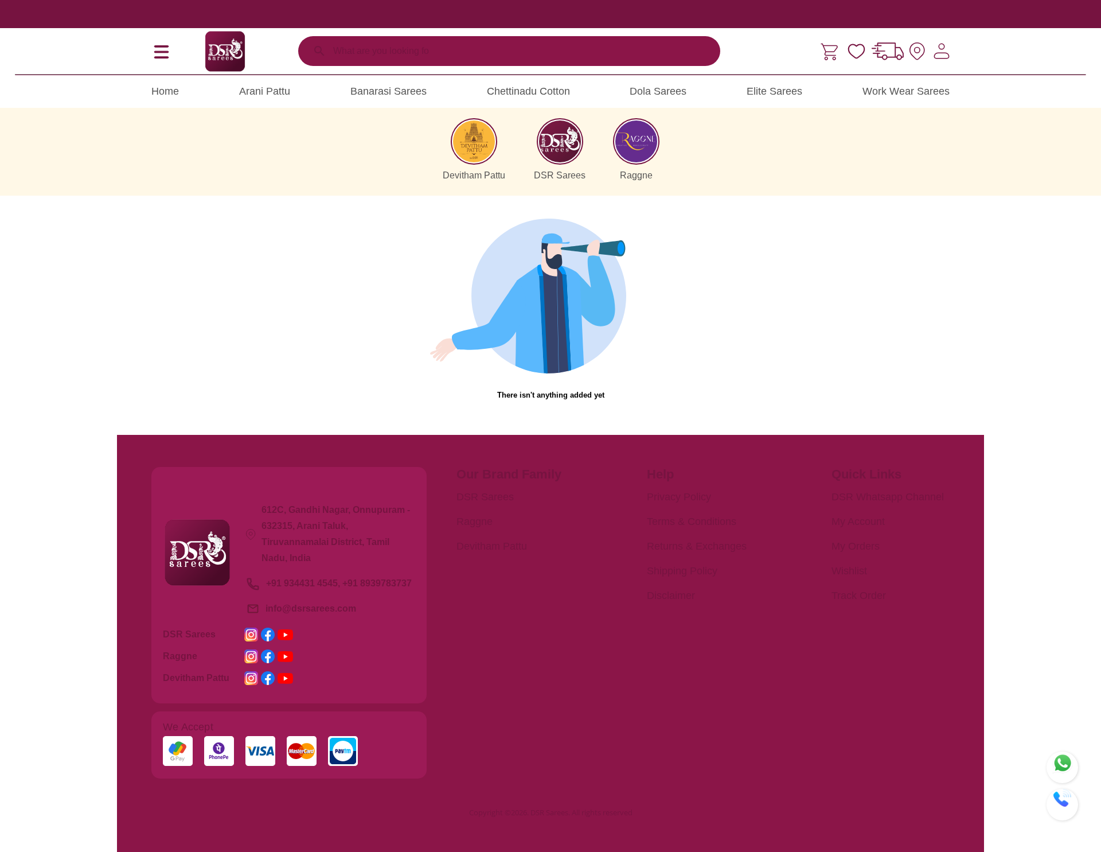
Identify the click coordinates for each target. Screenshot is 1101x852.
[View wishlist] (856, 51)
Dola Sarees (658, 91)
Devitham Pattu (491, 546)
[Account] (941, 51)
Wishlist (849, 571)
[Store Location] (917, 51)
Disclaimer (671, 595)
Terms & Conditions (691, 521)
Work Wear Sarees (906, 91)
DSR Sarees (485, 497)
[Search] (319, 51)
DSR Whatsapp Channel (887, 497)
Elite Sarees (774, 91)
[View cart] (830, 51)
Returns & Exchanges (697, 546)
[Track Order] (888, 51)
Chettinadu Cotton (528, 91)
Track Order (858, 595)
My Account (858, 521)
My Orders (855, 546)
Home (165, 91)
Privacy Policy (679, 497)
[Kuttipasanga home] (225, 51)
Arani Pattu (264, 91)
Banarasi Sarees (388, 91)
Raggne (474, 521)
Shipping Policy (682, 571)
